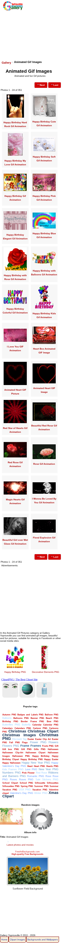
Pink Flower (28, 773)
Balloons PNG (21, 718)
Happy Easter (51, 759)
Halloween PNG (21, 756)
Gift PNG (26, 749)
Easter (31, 739)
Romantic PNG (35, 776)
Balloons (7, 718)
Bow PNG (52, 721)
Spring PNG (27, 786)
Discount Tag (19, 739)
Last (55, 85)
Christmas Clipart (43, 731)
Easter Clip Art (43, 739)
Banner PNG (37, 718)
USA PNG (25, 789)
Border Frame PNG (32, 721)
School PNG (26, 783)
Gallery (6, 62)
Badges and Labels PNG (30, 714)
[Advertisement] (30, 34)
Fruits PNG (48, 746)
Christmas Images (19, 735)
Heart (30, 766)
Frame (24, 745)
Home (4, 939)
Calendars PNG (23, 728)
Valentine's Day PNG (21, 793)
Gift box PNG (10, 749)
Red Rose (41, 772)
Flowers (53, 742)
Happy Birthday (41, 756)
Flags (25, 742)
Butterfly (26, 724)
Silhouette (40, 783)
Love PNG (31, 769)
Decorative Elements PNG (45, 672)
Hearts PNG (52, 766)
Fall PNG (14, 742)
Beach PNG (52, 718)
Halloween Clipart (35, 752)
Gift (56, 746)
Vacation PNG (39, 789)
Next (42, 85)
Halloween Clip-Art (12, 752)
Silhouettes (52, 783)
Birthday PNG (10, 721)
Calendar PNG (50, 724)
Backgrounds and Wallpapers (42, 939)
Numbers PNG (11, 772)
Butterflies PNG (11, 724)
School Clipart (10, 783)
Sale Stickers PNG (47, 779)
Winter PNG (40, 793)
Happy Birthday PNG (15, 672)
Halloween (53, 749)
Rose (48, 776)
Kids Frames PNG (13, 769)
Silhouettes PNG (11, 786)
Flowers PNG (10, 745)
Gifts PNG (39, 749)
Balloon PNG (52, 714)
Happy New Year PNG (36, 762)
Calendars (7, 728)
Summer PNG (41, 786)
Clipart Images (17, 939)
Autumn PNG (9, 714)
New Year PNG (49, 769)
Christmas (17, 731)
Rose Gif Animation (44, 464)
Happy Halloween (11, 763)
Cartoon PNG (40, 728)
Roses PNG (26, 779)
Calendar (36, 724)
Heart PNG (39, 766)
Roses (13, 779)
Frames (35, 745)
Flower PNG (38, 742)
